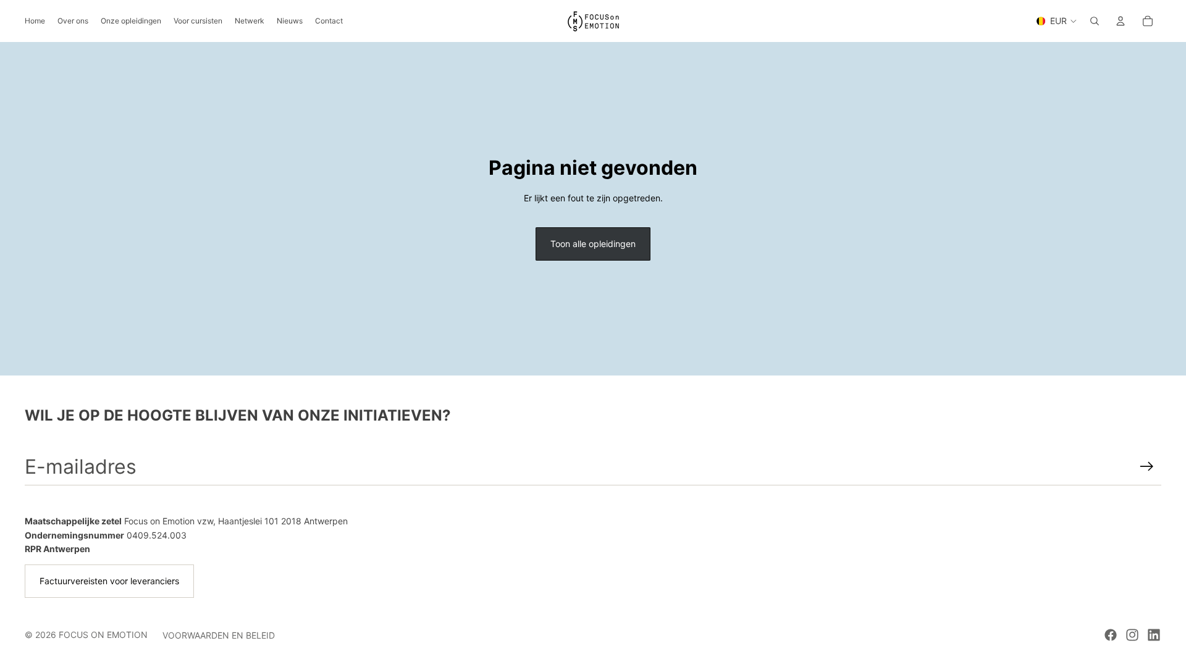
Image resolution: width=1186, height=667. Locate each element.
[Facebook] (1110, 634)
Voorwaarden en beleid (218, 635)
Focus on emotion (103, 634)
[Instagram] (1132, 634)
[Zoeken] (1094, 21)
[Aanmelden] (1146, 466)
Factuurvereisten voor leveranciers (109, 581)
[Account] (1120, 21)
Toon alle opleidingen (593, 243)
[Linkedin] (1153, 634)
